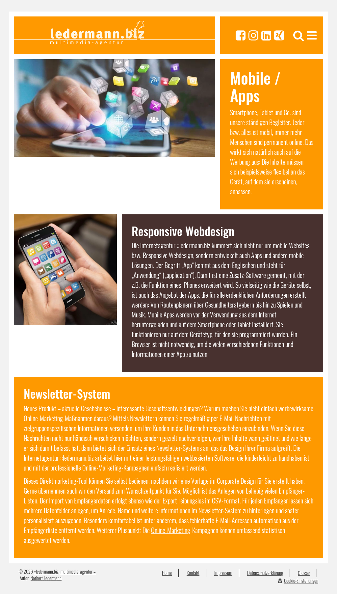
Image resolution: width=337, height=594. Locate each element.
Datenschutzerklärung (265, 572)
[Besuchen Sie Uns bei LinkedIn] (266, 35)
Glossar (304, 572)
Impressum (223, 572)
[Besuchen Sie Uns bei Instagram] (253, 35)
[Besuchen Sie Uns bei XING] (279, 35)
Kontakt (193, 572)
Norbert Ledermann (46, 578)
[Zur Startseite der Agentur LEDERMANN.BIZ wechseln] (114, 35)
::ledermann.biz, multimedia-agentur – (65, 571)
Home (167, 572)
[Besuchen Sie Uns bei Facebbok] (241, 35)
